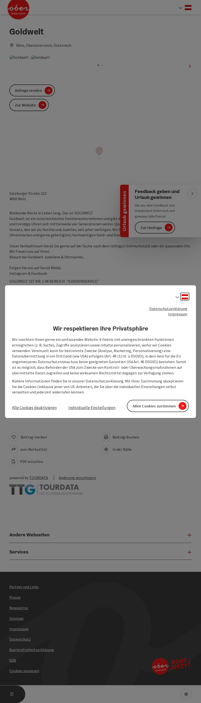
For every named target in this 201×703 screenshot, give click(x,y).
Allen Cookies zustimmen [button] (154, 405)
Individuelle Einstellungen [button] (91, 407)
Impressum (177, 313)
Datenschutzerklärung (168, 308)
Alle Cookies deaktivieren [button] (34, 407)
